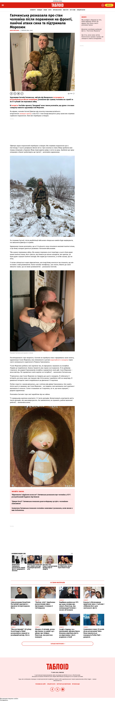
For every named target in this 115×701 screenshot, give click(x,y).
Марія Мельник (14, 30)
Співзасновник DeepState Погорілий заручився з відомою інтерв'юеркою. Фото (20, 605)
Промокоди (76, 684)
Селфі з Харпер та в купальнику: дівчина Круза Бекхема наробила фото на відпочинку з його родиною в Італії (69, 633)
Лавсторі (65, 10)
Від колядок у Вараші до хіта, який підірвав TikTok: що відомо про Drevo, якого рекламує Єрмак (91, 22)
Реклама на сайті (40, 684)
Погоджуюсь (4, 700)
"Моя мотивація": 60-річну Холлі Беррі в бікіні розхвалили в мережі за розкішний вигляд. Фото (21, 632)
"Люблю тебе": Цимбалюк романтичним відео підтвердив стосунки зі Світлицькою (45, 605)
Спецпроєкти (81, 10)
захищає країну (25, 114)
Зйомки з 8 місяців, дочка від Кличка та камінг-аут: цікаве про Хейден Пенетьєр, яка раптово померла (45, 633)
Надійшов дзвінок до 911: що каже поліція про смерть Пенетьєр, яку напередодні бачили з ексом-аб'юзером (69, 606)
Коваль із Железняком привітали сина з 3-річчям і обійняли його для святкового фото (93, 605)
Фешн (45, 10)
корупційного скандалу (59, 360)
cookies (15, 698)
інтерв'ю (14, 105)
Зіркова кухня (57, 10)
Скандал (39, 10)
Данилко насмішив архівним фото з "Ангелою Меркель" (91, 30)
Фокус (84, 17)
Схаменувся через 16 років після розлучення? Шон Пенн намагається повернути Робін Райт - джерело (93, 633)
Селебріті (33, 10)
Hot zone (72, 10)
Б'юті (49, 10)
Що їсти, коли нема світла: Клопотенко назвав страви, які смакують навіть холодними (92, 36)
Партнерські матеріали (64, 684)
